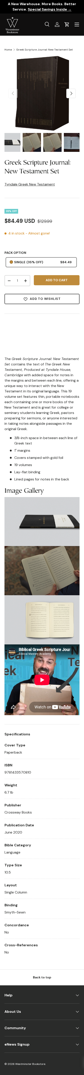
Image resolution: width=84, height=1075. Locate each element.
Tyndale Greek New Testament (29, 184)
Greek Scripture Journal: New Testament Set (44, 49)
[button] (67, 24)
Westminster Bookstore (30, 1064)
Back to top (42, 977)
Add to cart (57, 280)
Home (8, 49)
